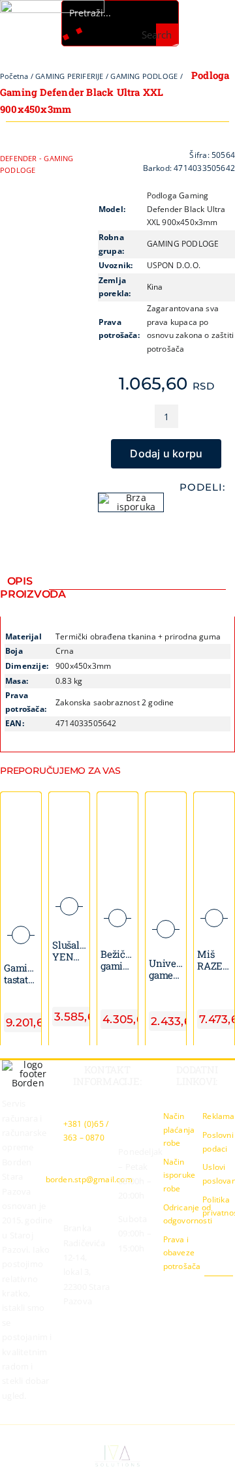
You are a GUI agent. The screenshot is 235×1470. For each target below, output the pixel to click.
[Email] (201, 527)
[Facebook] (180, 509)
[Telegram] (223, 509)
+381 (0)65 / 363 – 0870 (86, 1130)
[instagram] (208, 1288)
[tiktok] (229, 1288)
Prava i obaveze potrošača (182, 1253)
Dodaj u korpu (166, 453)
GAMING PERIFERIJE (69, 76)
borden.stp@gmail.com (89, 1179)
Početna (14, 76)
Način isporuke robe (179, 1175)
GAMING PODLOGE (144, 76)
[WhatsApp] (201, 509)
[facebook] (187, 1288)
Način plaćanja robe (179, 1129)
